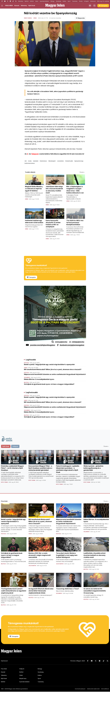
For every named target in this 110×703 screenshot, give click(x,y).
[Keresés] (94, 5)
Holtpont (21, 668)
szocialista (60, 161)
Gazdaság (58, 1)
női (25, 161)
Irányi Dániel (28, 18)
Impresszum (4, 661)
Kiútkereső (93, 1)
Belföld (26, 1)
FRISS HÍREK (9, 5)
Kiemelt (16, 5)
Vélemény (20, 1)
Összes (82, 172)
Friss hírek (4, 668)
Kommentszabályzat (80, 688)
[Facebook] (2, 1)
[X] (8, 1)
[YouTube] (5, 1)
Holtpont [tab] (15, 446)
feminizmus (43, 161)
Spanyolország (78, 161)
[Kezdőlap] (55, 5)
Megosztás (81, 18)
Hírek (35, 18)
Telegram (35, 154)
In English (86, 1)
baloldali (35, 161)
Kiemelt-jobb (69, 161)
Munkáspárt (52, 161)
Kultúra (64, 1)
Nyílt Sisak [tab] (5, 446)
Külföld (32, 1)
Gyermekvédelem (44, 1)
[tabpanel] (55, 469)
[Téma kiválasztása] (90, 5)
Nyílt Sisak (31, 5)
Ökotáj (80, 1)
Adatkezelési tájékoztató (93, 688)
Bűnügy (52, 1)
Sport (69, 1)
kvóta (29, 161)
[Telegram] (10, 1)
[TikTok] (13, 1)
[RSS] (16, 1)
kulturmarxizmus (30, 163)
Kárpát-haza (22, 678)
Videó (36, 1)
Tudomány (74, 1)
